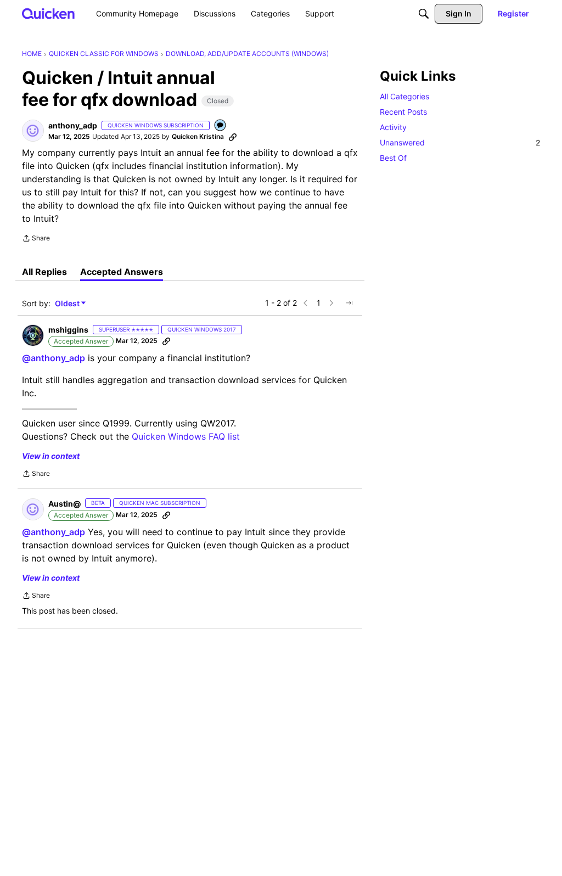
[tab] (44, 271)
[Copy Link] (232, 137)
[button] (33, 131)
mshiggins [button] (68, 329)
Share (36, 239)
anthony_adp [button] (72, 125)
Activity (393, 127)
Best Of (393, 157)
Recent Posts (403, 111)
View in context (51, 456)
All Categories (404, 96)
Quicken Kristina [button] (198, 136)
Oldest (68, 304)
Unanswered (460, 142)
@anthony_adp (53, 357)
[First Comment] (220, 126)
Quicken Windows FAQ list (186, 436)
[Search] (424, 14)
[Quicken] (48, 13)
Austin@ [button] (64, 503)
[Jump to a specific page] (349, 303)
